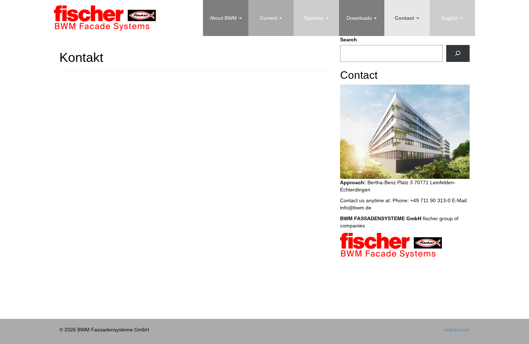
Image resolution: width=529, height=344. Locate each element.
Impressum (457, 329)
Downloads (360, 18)
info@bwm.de (355, 208)
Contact (405, 18)
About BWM (224, 18)
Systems (314, 18)
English (451, 18)
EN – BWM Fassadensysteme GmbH (105, 18)
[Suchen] (458, 53)
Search (348, 39)
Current (269, 18)
